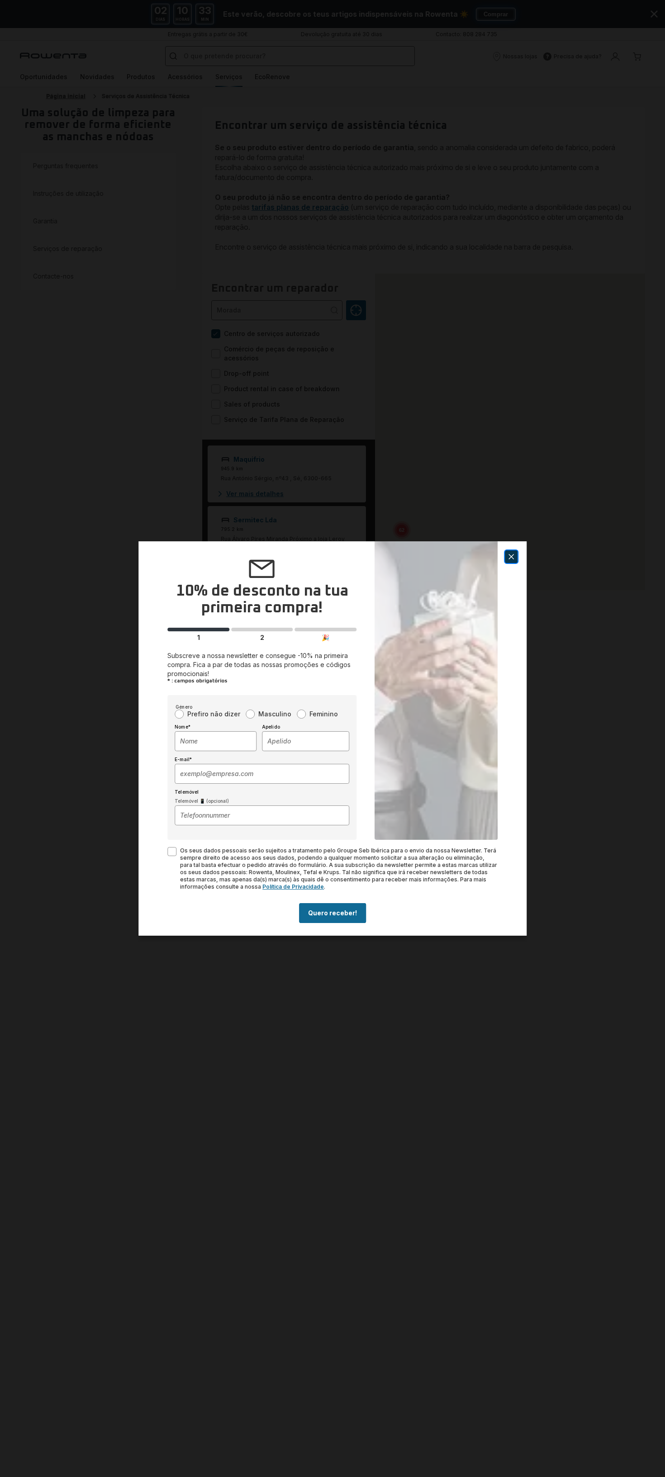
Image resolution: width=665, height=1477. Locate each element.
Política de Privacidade (293, 886)
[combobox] (215, 741)
